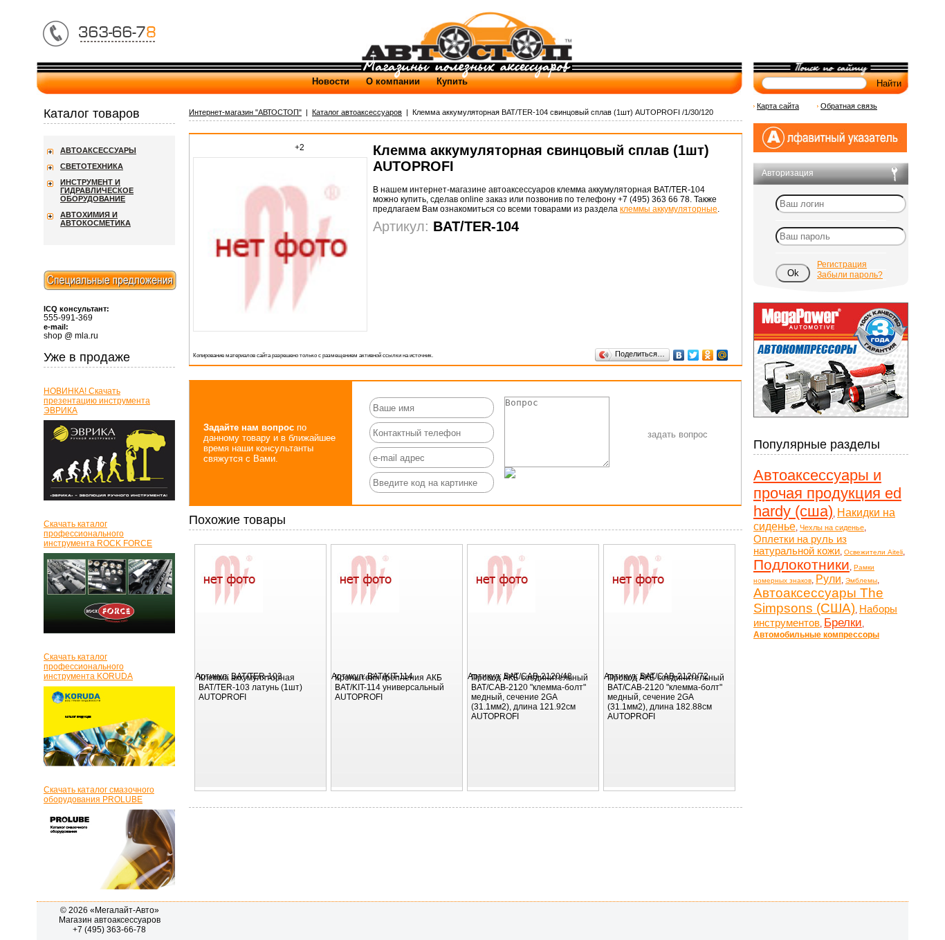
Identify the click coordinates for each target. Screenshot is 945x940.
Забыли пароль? (850, 275)
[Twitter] (693, 355)
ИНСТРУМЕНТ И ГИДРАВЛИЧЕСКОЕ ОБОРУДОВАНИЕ (97, 190)
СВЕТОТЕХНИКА (91, 166)
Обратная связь (848, 106)
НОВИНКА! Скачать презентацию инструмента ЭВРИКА (97, 400)
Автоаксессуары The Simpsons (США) (818, 600)
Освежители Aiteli (873, 552)
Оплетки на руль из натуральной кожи (800, 545)
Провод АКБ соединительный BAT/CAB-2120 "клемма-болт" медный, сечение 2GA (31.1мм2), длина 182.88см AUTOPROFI (665, 697)
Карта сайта (778, 106)
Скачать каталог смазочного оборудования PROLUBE (99, 794)
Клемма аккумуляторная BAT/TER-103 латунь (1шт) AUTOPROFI (250, 687)
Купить (452, 81)
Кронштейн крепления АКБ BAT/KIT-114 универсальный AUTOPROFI (389, 687)
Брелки (843, 622)
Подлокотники (801, 564)
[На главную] (466, 59)
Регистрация (842, 264)
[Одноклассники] (708, 355)
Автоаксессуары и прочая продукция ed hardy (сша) (827, 493)
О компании (393, 81)
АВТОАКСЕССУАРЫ (98, 150)
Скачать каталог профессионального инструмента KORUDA (88, 666)
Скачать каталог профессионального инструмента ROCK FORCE (98, 533)
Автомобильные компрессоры (816, 635)
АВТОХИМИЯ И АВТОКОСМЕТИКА (95, 218)
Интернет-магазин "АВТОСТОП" (245, 112)
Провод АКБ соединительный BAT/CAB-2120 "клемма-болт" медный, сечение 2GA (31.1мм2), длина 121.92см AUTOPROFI (529, 697)
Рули (828, 579)
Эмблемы (861, 580)
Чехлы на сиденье (832, 527)
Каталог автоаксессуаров (357, 112)
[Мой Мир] (722, 355)
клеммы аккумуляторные (668, 209)
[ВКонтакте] (679, 355)
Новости (330, 81)
